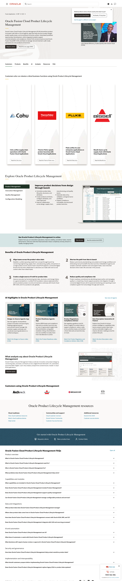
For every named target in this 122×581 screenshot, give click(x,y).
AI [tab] (31, 64)
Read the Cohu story (16, 160)
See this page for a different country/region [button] (85, 20)
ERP (18, 14)
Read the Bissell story (100, 160)
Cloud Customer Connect (53, 416)
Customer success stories (91, 418)
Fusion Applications (10, 14)
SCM (22, 14)
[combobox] (61, 4)
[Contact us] (115, 4)
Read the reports (11, 371)
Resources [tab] (46, 64)
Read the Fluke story (72, 160)
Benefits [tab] (25, 64)
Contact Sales (83, 439)
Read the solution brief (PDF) (94, 240)
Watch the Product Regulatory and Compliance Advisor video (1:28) (74, 340)
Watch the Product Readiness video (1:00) (46, 340)
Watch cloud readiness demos (17, 418)
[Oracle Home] (15, 4)
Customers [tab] (8, 64)
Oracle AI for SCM (89, 416)
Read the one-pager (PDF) (26, 46)
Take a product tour (63, 439)
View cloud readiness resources (17, 416)
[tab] (17, 186)
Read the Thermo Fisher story (46, 160)
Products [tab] (17, 64)
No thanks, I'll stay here (99, 15)
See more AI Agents (111, 298)
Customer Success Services (54, 421)
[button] (7, 4)
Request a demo (11, 46)
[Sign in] (112, 4)
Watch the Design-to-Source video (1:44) (17, 340)
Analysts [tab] (38, 64)
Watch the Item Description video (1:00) (102, 340)
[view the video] (99, 32)
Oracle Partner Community (54, 418)
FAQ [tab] (54, 64)
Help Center (12, 421)
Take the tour (79, 240)
